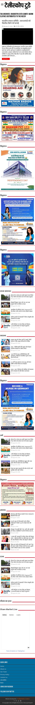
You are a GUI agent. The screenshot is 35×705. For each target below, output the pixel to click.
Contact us (3, 677)
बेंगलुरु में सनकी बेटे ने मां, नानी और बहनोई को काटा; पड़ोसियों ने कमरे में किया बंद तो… (22, 530)
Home (2, 666)
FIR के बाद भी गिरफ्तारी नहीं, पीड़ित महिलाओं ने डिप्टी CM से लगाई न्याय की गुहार (21, 523)
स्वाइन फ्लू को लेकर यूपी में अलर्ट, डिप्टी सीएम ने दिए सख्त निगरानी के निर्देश (21, 340)
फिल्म (1, 683)
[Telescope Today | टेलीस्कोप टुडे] (17, 5)
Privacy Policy (4, 674)
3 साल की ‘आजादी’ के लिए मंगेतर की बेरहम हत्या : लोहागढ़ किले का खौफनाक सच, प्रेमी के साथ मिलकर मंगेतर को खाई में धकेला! (22, 538)
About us (3, 669)
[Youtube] (18, 701)
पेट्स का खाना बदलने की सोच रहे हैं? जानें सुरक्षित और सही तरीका (22, 469)
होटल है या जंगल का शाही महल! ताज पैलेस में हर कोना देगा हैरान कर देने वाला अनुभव (22, 296)
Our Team (3, 672)
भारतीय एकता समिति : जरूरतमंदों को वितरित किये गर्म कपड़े (16, 22)
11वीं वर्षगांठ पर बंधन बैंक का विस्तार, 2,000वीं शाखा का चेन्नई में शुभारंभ (20, 325)
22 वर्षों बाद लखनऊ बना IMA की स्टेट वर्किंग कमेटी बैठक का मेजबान (21, 363)
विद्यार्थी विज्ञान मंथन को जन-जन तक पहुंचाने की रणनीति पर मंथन (20, 303)
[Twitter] (16, 701)
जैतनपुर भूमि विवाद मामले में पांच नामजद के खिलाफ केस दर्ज (22, 515)
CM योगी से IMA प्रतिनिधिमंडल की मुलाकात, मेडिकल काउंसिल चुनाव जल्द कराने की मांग (21, 356)
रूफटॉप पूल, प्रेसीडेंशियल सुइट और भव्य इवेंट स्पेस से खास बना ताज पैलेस (21, 462)
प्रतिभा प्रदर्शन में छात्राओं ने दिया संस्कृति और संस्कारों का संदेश (22, 318)
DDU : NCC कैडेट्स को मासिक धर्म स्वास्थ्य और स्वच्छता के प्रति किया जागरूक (22, 370)
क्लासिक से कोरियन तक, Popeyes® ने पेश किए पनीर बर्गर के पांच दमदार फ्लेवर (21, 311)
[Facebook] (14, 701)
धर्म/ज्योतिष (3, 680)
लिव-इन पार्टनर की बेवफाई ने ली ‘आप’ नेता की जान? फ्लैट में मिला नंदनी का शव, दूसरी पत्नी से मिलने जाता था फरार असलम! (22, 546)
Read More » (6, 59)
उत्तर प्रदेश (17, 26)
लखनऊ (22, 26)
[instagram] (20, 701)
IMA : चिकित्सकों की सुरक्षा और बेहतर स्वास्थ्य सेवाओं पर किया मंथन (21, 348)
